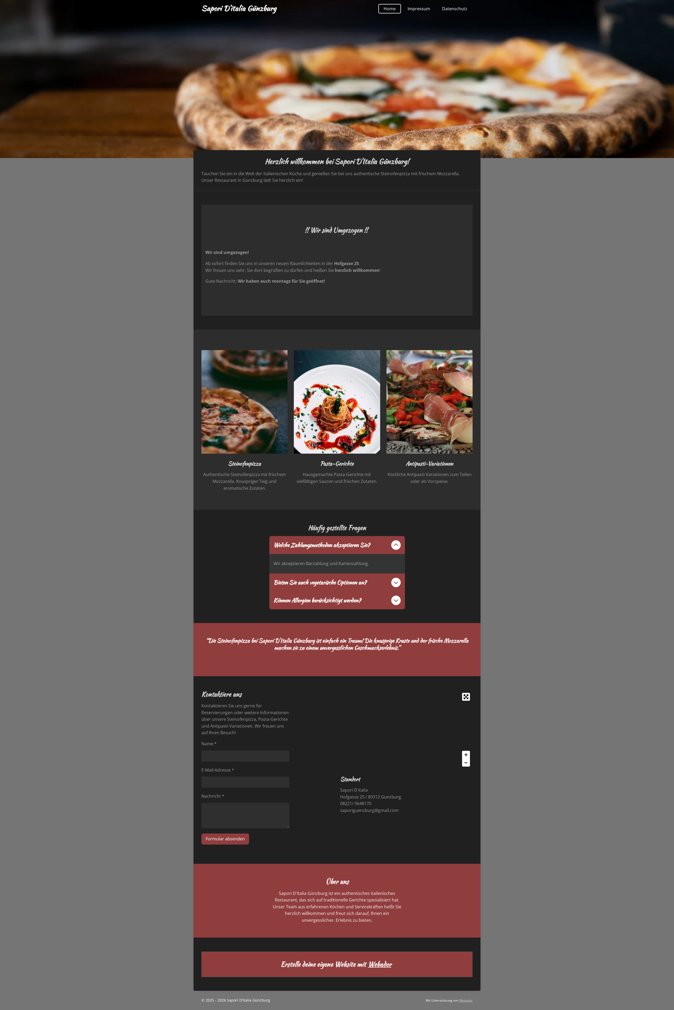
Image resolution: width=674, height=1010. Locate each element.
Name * (209, 744)
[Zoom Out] (466, 763)
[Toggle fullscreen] (466, 697)
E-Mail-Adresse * (217, 770)
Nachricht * (212, 796)
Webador (379, 964)
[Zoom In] (466, 755)
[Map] (406, 729)
